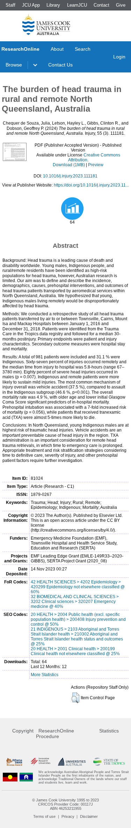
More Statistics (44, 674)
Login (119, 56)
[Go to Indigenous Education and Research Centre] (10, 777)
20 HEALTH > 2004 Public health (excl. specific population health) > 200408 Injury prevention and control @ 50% (78, 619)
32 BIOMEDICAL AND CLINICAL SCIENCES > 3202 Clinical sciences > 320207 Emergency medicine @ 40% (75, 601)
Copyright (23, 731)
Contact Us (60, 65)
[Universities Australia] (72, 762)
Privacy (67, 816)
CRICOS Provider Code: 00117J (65, 804)
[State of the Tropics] (109, 762)
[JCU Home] (46, 24)
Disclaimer (89, 816)
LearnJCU (77, 5)
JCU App (31, 5)
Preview (95, 164)
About (57, 49)
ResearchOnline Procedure (55, 733)
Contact (101, 5)
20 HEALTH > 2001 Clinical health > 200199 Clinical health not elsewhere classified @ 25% (75, 651)
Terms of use (44, 816)
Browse (14, 65)
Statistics (109, 731)
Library (53, 5)
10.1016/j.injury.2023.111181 (70, 176)
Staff (10, 5)
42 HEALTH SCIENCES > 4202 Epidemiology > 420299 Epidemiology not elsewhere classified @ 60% (78, 587)
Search (82, 49)
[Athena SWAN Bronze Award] (14, 762)
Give (120, 5)
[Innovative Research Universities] (40, 762)
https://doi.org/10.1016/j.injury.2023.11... (91, 185)
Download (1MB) (69, 164)
